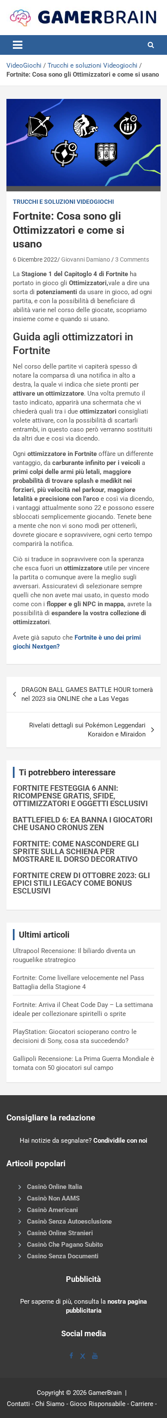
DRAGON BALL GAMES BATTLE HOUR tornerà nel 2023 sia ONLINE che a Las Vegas (87, 694)
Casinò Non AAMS (53, 1198)
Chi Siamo (50, 1404)
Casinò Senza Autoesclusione (69, 1221)
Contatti (18, 1404)
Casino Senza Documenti (62, 1256)
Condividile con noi (120, 1140)
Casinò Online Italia (54, 1187)
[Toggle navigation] (17, 45)
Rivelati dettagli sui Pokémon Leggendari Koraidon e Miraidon (87, 729)
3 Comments (132, 259)
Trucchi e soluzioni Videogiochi (92, 65)
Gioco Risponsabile (97, 1404)
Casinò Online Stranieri (60, 1233)
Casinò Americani (52, 1210)
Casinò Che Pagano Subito (65, 1244)
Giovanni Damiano (85, 259)
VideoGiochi (24, 65)
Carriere (142, 1404)
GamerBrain (105, 1393)
